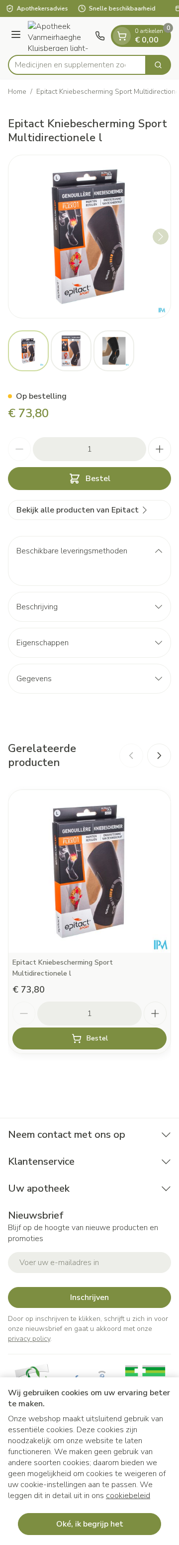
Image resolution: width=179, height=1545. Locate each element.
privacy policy (29, 1338)
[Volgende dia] (159, 756)
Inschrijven (89, 1297)
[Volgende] (161, 237)
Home (17, 91)
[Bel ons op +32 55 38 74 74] (100, 36)
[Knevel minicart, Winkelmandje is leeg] (122, 36)
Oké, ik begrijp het (89, 1524)
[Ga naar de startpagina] (59, 36)
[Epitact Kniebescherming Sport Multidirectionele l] (89, 871)
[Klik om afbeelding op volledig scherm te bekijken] (89, 236)
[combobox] (77, 65)
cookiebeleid (128, 1495)
